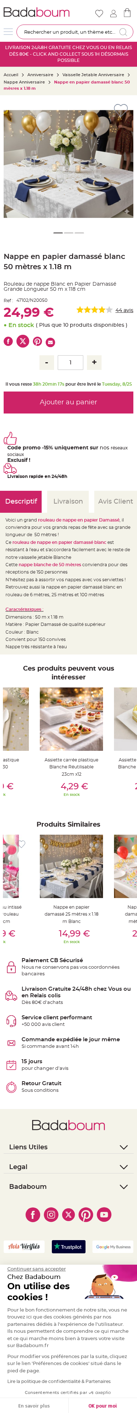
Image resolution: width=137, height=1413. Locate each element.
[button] (13, 164)
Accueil (11, 75)
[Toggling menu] (8, 32)
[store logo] (36, 12)
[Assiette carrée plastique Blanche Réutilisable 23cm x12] (71, 719)
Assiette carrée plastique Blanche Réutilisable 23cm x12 (71, 767)
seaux (121, 448)
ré (113, 448)
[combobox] (74, 32)
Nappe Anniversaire (24, 82)
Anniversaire (40, 75)
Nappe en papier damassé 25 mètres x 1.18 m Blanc (72, 914)
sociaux (15, 454)
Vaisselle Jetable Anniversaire (93, 75)
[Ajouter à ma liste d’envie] (21, 697)
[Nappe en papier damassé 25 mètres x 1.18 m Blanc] (71, 866)
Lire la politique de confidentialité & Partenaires (59, 1381)
